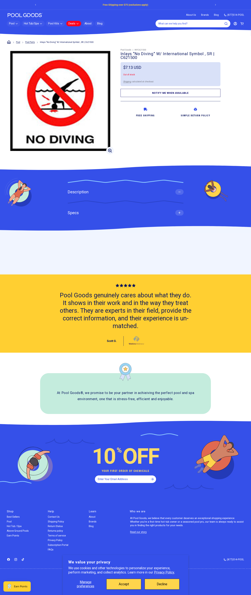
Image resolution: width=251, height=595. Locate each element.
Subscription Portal (58, 545)
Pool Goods (126, 50)
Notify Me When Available (170, 93)
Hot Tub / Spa (14, 526)
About (92, 516)
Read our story (138, 532)
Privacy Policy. (164, 572)
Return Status (55, 526)
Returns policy (55, 530)
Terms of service (57, 535)
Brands (205, 14)
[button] (13, 23)
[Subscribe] (152, 479)
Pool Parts (30, 42)
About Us (191, 14)
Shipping (127, 81)
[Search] (226, 23)
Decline (162, 584)
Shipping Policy (56, 521)
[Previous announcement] (35, 5)
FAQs (50, 549)
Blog (216, 14)
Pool (18, 42)
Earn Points (13, 535)
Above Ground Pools (18, 530)
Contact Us (54, 516)
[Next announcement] (215, 5)
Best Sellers (13, 516)
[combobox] (193, 23)
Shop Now (141, 4)
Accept (124, 584)
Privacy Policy (55, 540)
